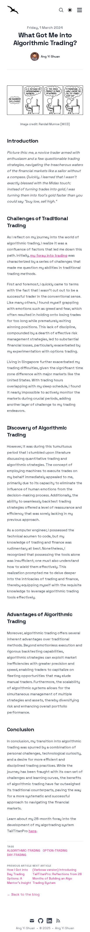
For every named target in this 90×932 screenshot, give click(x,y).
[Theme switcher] (70, 10)
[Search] (61, 10)
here (32, 831)
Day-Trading (16, 855)
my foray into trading (48, 255)
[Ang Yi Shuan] (14, 10)
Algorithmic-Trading (23, 850)
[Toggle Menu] (79, 10)
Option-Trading (55, 850)
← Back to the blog (23, 894)
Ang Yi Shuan (64, 928)
